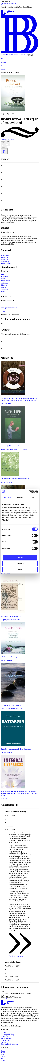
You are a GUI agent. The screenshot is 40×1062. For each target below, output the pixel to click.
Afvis (20, 569)
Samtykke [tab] (7, 497)
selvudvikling (5, 261)
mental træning (5, 263)
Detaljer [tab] (20, 497)
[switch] (35, 535)
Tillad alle (20, 557)
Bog (3, 142)
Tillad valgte (20, 563)
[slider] (20, 95)
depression (4, 257)
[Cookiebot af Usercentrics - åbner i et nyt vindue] (29, 491)
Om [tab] (32, 497)
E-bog (7, 141)
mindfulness (5, 255)
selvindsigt (4, 259)
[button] (20, 992)
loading (4, 147)
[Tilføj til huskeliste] (4, 151)
